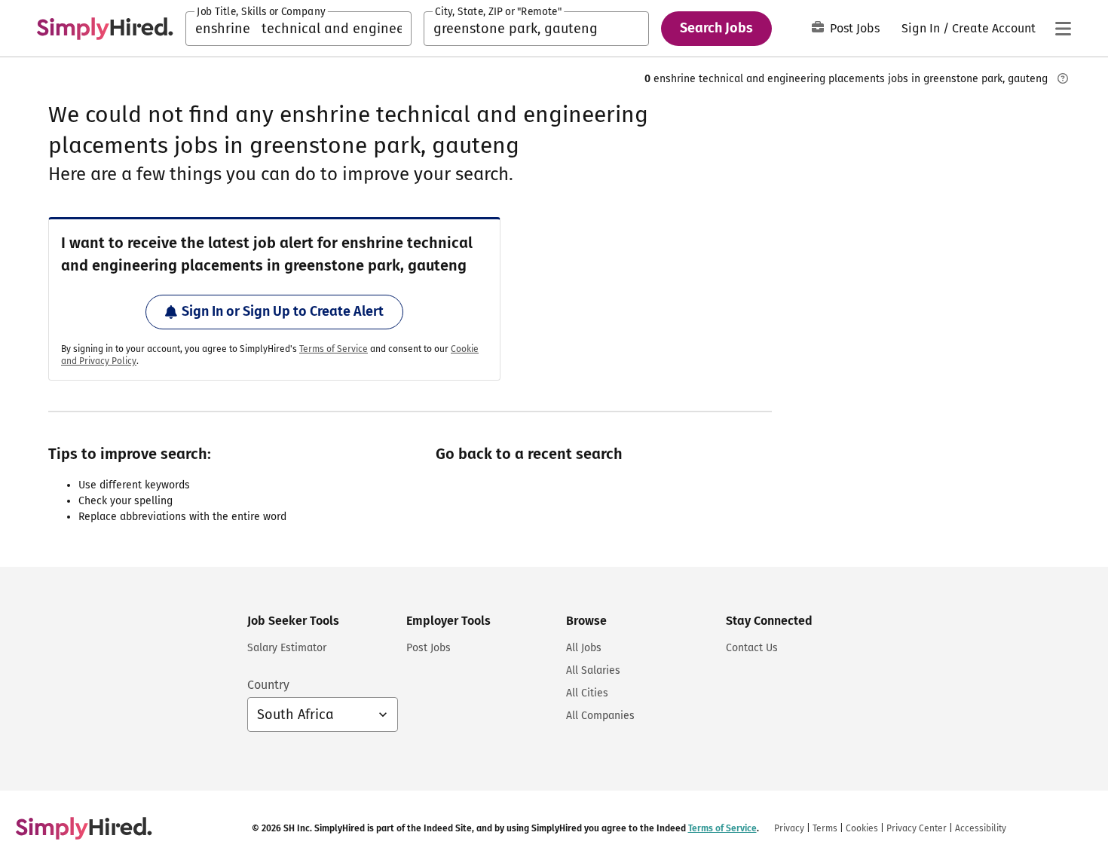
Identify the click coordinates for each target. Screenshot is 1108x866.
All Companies (600, 715)
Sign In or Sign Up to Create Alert (283, 311)
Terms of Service (333, 349)
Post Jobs (855, 28)
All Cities (587, 693)
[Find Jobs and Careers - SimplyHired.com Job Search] (104, 28)
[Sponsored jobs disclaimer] (1063, 78)
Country (268, 685)
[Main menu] (1063, 29)
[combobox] (298, 28)
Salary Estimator (286, 647)
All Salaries (593, 670)
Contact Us (752, 647)
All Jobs (583, 647)
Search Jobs (716, 28)
